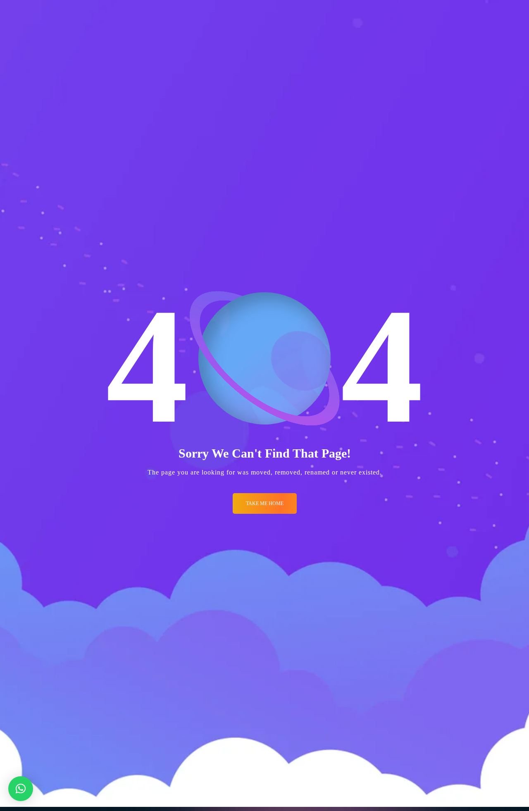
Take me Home (265, 503)
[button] (20, 788)
